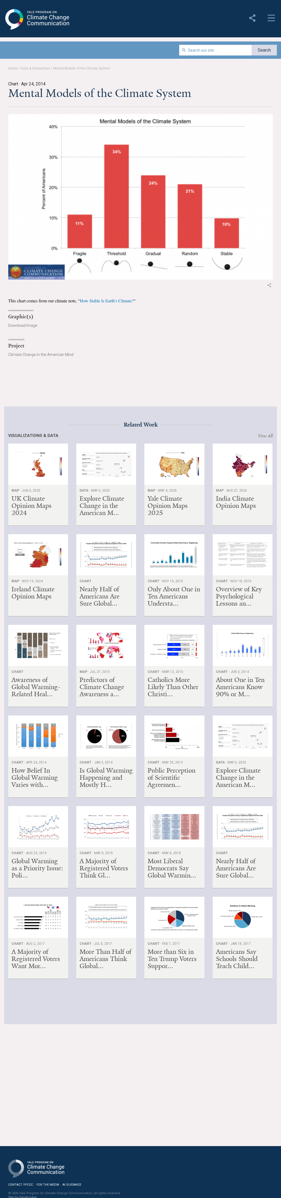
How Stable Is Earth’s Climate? (107, 300)
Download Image (22, 325)
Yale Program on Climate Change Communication (36, 19)
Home (12, 68)
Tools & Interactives (35, 68)
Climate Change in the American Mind (41, 354)
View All (265, 436)
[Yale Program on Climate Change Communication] (36, 1165)
